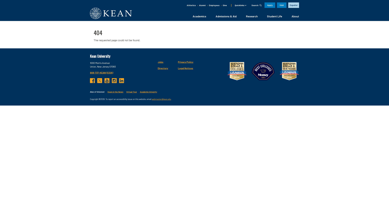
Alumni (202, 5)
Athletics (191, 5)
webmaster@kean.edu (161, 99)
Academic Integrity (148, 92)
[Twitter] (99, 80)
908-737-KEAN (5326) (101, 72)
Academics (199, 16)
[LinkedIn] (121, 80)
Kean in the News (115, 92)
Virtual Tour (131, 92)
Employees (214, 5)
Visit (282, 5)
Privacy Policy (185, 62)
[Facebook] (92, 80)
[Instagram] (114, 80)
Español (294, 5)
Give (225, 5)
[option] (293, 5)
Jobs (160, 62)
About (295, 16)
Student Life (274, 16)
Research (252, 16)
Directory (163, 68)
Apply (270, 5)
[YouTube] (107, 80)
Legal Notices (185, 68)
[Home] (111, 13)
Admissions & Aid (226, 16)
